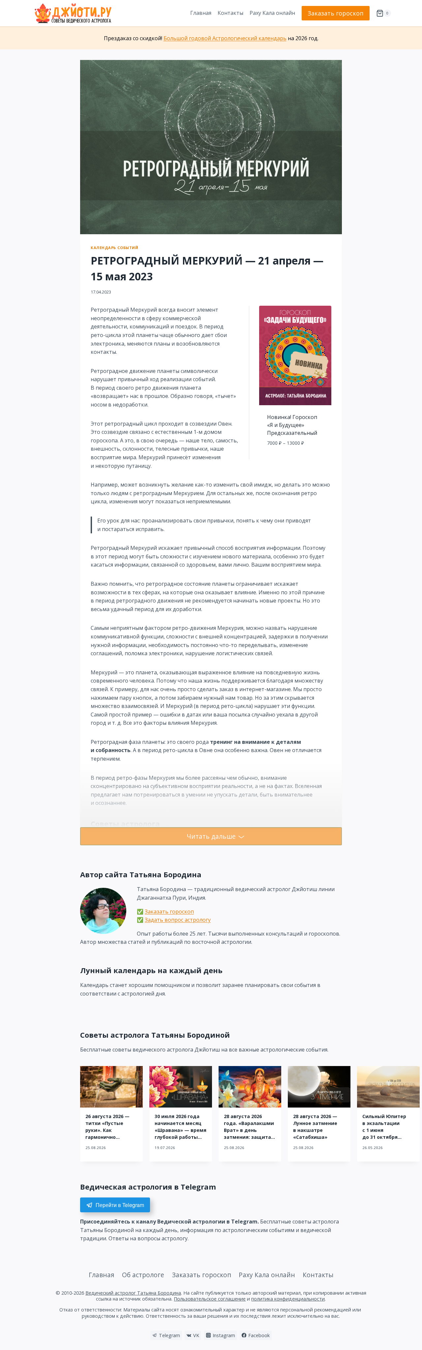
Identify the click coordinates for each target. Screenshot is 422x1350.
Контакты (230, 12)
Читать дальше (211, 836)
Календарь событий (114, 247)
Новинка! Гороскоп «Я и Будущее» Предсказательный (292, 424)
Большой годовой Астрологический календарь (225, 38)
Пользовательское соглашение (210, 1299)
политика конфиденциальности (288, 1299)
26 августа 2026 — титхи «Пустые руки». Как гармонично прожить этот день (109, 1130)
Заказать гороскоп (336, 13)
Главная (200, 12)
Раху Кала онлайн (272, 12)
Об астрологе (143, 1274)
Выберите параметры (295, 457)
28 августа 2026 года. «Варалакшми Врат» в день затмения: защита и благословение (249, 1130)
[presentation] (111, 1087)
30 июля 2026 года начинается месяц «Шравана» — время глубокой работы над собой (180, 1130)
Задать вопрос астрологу (178, 919)
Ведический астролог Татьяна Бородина (133, 1293)
